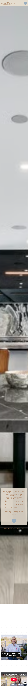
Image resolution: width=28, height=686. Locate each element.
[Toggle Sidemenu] (25, 3)
